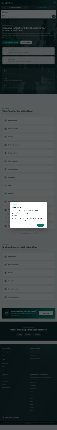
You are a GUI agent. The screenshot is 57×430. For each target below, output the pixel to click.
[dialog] (28, 215)
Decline (33, 225)
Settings (15, 225)
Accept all (40, 225)
